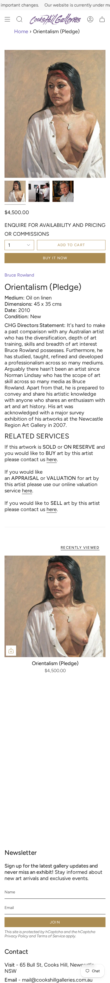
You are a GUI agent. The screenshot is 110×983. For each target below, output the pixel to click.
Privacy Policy (16, 936)
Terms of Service (51, 936)
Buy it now (55, 258)
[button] (19, 19)
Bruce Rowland (19, 275)
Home (21, 31)
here (52, 459)
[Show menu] (7, 19)
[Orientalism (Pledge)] (55, 606)
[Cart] (102, 19)
